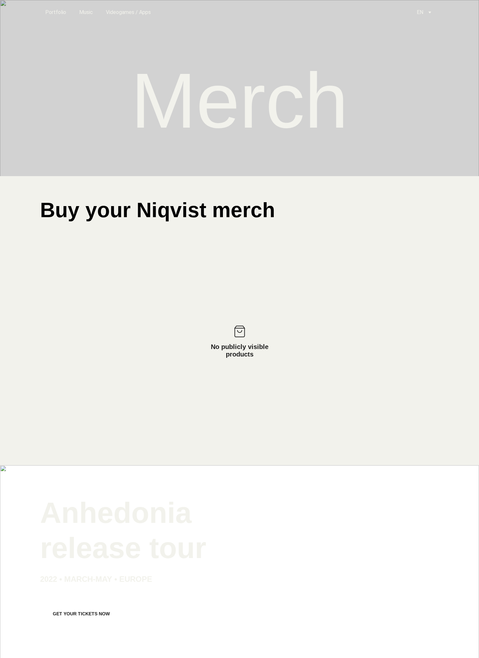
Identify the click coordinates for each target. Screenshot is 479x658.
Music (86, 12)
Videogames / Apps (128, 12)
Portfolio (55, 12)
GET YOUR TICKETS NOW (81, 613)
